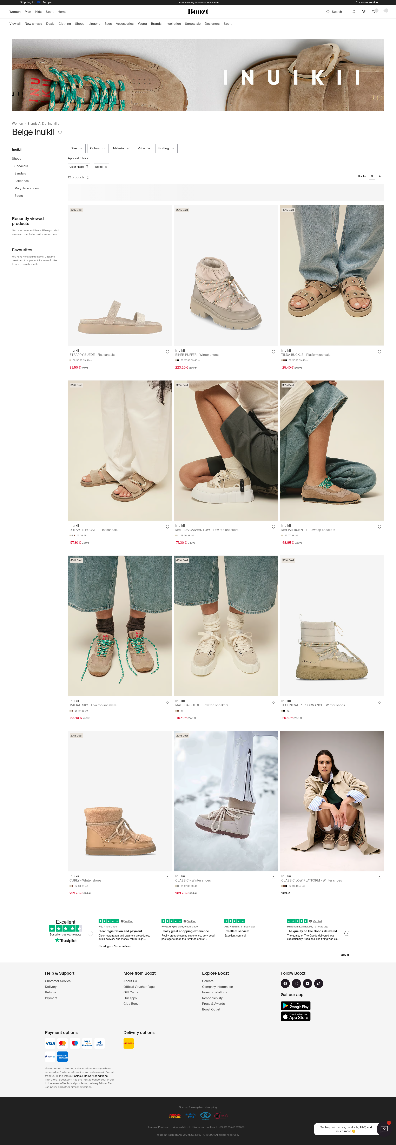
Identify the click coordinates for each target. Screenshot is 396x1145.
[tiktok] (318, 983)
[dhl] (129, 1043)
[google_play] (296, 1005)
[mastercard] (62, 1043)
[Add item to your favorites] (167, 351)
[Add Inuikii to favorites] (60, 132)
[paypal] (50, 1057)
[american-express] (62, 1057)
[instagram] (296, 983)
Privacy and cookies (203, 1127)
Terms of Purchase (158, 1127)
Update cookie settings (231, 1127)
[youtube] (307, 983)
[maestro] (75, 1043)
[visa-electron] (87, 1043)
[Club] (364, 11)
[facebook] (285, 983)
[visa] (50, 1043)
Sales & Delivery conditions (91, 1076)
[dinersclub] (99, 1043)
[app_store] (296, 1016)
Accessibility (180, 1127)
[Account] (354, 11)
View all (345, 955)
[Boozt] (198, 12)
